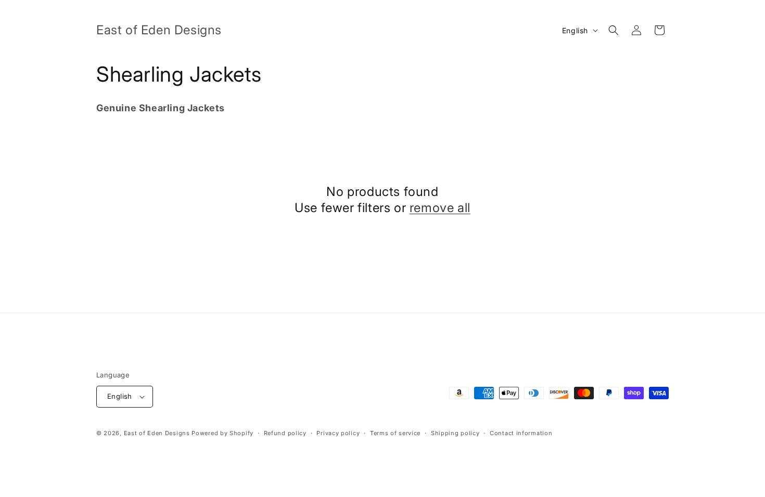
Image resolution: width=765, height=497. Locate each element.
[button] (613, 30)
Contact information (521, 433)
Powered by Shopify (222, 433)
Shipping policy (455, 433)
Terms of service (395, 433)
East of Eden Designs (157, 433)
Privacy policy (338, 433)
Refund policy (285, 433)
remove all (440, 207)
